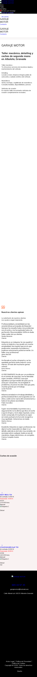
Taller (2, 7)
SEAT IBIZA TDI (6, 495)
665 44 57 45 (18, 585)
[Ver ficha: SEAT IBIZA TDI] (18, 474)
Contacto (3, 24)
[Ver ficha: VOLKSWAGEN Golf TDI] (18, 526)
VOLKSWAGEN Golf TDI (9, 547)
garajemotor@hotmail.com (19, 589)
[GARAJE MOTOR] (7, 1)
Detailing (3, 9)
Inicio (2, 5)
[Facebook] (18, 656)
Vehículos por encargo (7, 11)
